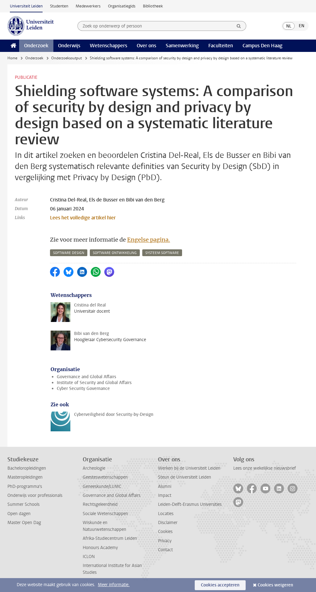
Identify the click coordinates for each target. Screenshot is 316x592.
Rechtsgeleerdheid (100, 504)
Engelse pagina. (148, 239)
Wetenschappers (108, 45)
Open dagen (19, 514)
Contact (165, 550)
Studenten (59, 6)
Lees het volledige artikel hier (83, 217)
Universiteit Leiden (26, 6)
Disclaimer (167, 523)
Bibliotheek (153, 6)
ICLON (89, 557)
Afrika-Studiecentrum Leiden (110, 538)
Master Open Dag (24, 523)
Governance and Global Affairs (86, 377)
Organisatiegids (121, 6)
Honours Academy (100, 548)
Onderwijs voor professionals (34, 495)
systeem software (162, 253)
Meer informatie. (114, 585)
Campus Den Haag (262, 45)
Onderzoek (36, 45)
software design (68, 253)
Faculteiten (220, 45)
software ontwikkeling (115, 253)
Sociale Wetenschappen (105, 514)
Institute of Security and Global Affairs (94, 383)
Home (12, 58)
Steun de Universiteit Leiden (184, 477)
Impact (164, 495)
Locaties (165, 514)
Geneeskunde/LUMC (102, 486)
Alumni (164, 486)
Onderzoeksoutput (66, 58)
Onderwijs (69, 45)
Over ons (146, 45)
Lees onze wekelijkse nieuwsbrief (264, 468)
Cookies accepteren (220, 585)
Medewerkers (88, 6)
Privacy (165, 541)
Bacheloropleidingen (26, 468)
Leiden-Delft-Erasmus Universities (190, 504)
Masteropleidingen (25, 477)
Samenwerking (182, 45)
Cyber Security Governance (83, 388)
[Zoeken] (238, 26)
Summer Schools (23, 504)
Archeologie (94, 468)
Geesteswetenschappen (105, 477)
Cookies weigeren (275, 585)
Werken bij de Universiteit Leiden (189, 468)
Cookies (165, 532)
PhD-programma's (24, 486)
